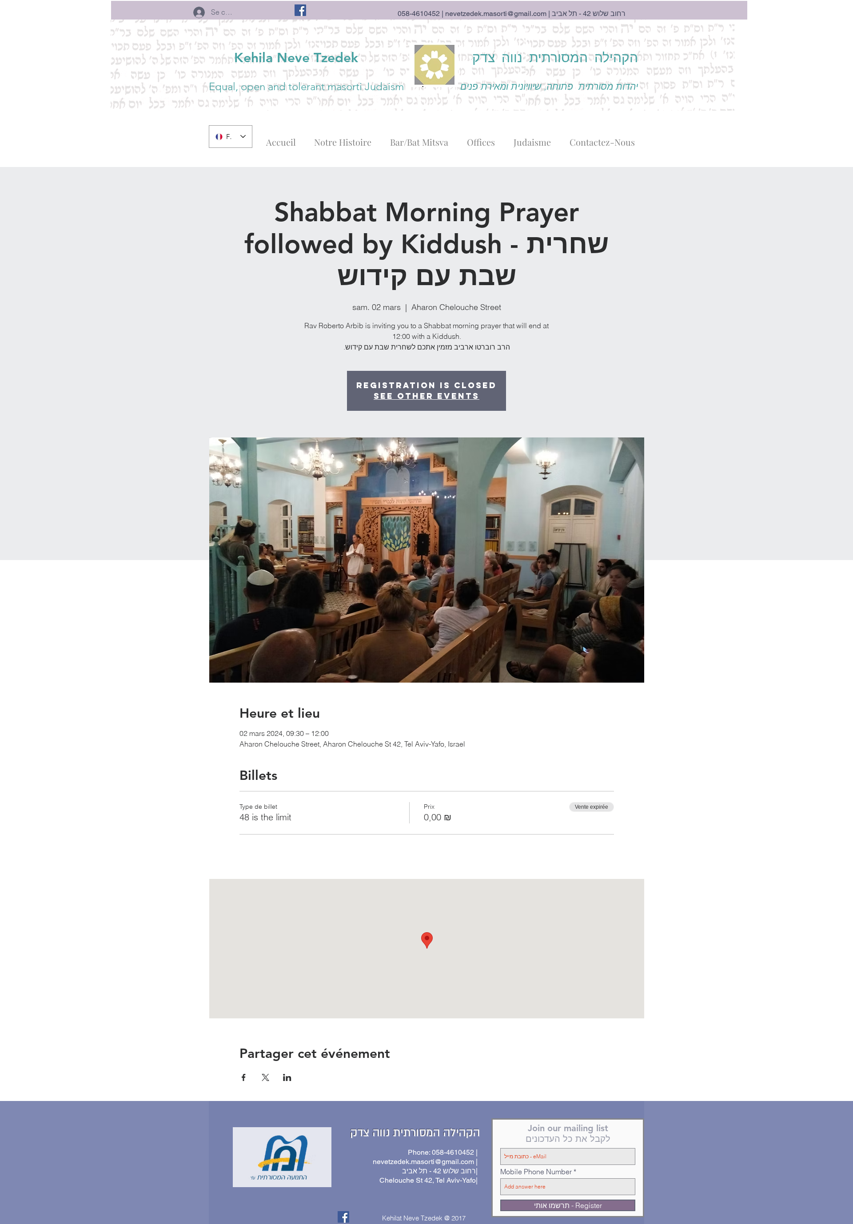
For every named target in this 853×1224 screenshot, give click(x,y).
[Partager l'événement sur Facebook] (243, 1077)
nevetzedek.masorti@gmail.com (495, 13)
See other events (426, 396)
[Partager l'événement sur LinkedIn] (287, 1077)
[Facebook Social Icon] (300, 10)
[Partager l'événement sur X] (265, 1077)
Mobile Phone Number (536, 1171)
